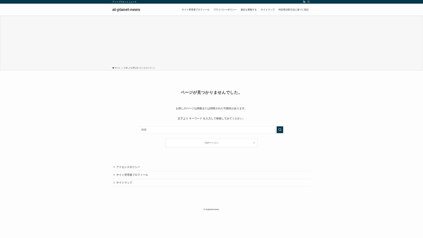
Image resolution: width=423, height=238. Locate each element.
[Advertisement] (211, 42)
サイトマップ (124, 182)
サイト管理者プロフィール (132, 174)
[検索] (308, 2)
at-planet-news (126, 10)
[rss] (304, 2)
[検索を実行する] (280, 129)
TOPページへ (211, 142)
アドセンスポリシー (128, 167)
